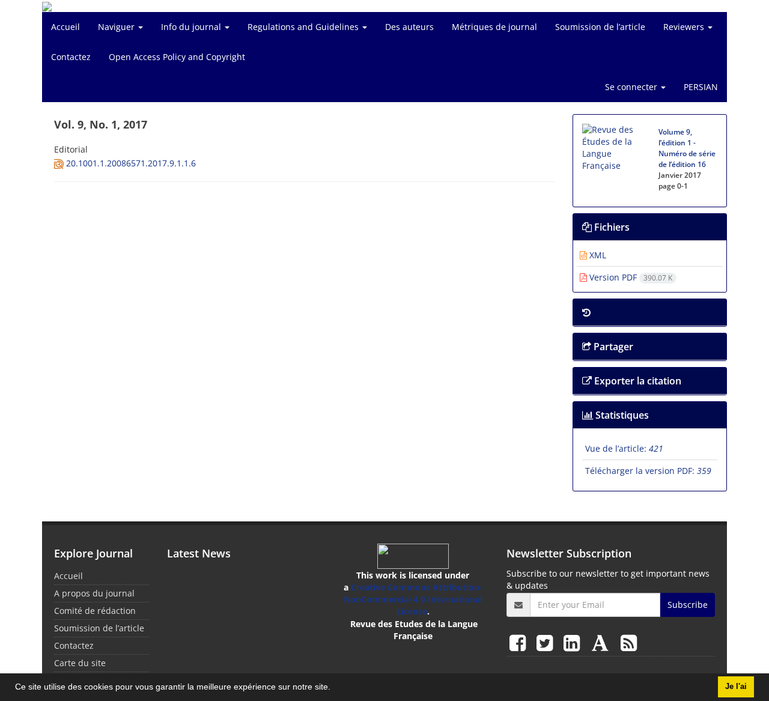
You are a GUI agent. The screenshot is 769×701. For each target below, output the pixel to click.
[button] (334, 688)
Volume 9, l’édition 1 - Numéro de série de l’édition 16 (687, 148)
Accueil (65, 26)
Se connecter (632, 87)
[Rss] (629, 642)
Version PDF (629, 277)
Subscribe (687, 604)
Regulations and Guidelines (304, 26)
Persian (701, 87)
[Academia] (603, 642)
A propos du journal (94, 593)
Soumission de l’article (600, 26)
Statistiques (621, 415)
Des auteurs (409, 26)
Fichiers (611, 227)
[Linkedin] (574, 642)
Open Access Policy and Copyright (177, 56)
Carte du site (80, 663)
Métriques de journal (494, 26)
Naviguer (117, 26)
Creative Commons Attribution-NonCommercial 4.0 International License (413, 599)
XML (596, 255)
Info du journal (192, 26)
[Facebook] (519, 642)
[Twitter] (547, 642)
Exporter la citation (636, 380)
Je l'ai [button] (736, 686)
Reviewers (685, 26)
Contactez (71, 56)
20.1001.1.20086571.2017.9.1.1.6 (131, 163)
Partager (612, 346)
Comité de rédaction (95, 610)
